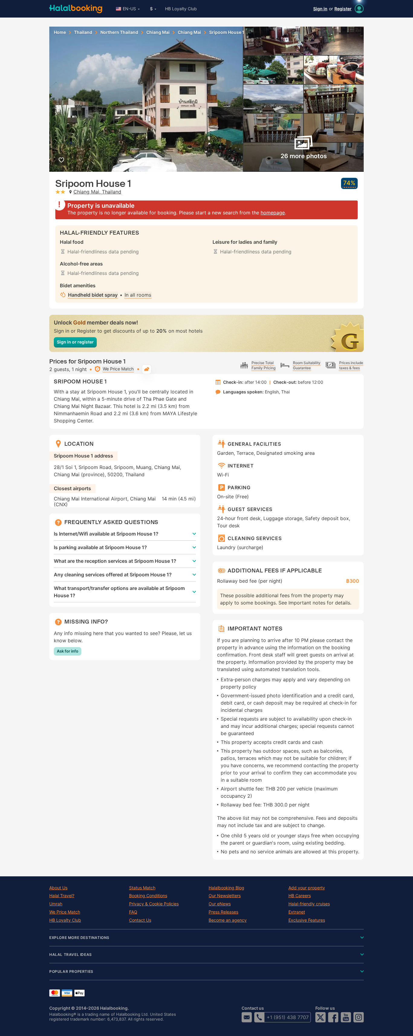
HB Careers (299, 895)
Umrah (55, 903)
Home (60, 32)
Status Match (142, 887)
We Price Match (64, 912)
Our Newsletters (225, 895)
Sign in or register (75, 341)
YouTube (346, 1017)
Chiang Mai (158, 32)
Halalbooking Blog (226, 887)
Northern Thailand (119, 32)
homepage (273, 213)
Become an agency (228, 920)
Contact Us (140, 920)
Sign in (320, 8)
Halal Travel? (61, 895)
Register (343, 8)
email (247, 1017)
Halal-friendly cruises (309, 903)
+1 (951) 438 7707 (288, 1017)
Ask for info (67, 651)
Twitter (320, 1017)
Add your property (306, 887)
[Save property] (61, 160)
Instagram (358, 1017)
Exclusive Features (306, 920)
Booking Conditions (148, 895)
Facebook (333, 1017)
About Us (58, 887)
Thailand (83, 32)
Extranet (296, 912)
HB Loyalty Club (181, 8)
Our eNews (220, 903)
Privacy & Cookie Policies (154, 903)
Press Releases (223, 912)
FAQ (133, 912)
